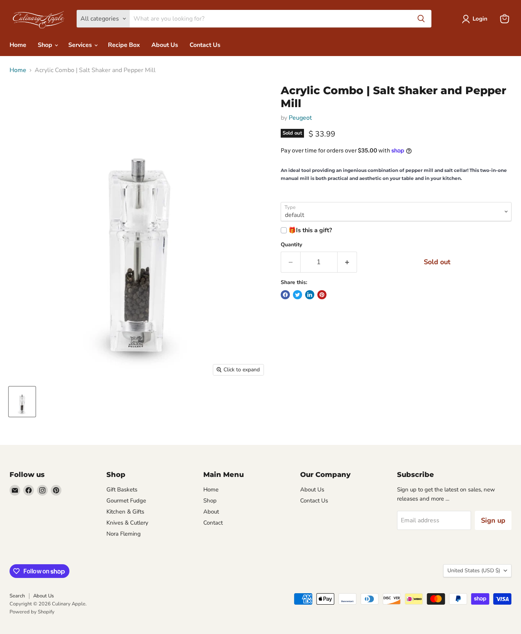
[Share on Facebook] (285, 294)
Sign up (493, 520)
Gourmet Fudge (126, 500)
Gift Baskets (121, 489)
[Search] (421, 18)
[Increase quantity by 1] (347, 262)
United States (473, 570)
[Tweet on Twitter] (297, 294)
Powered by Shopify (32, 611)
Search (17, 595)
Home (18, 45)
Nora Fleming (123, 534)
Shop (46, 45)
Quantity (291, 245)
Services (80, 45)
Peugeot (300, 118)
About (211, 511)
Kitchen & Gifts (125, 511)
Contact (213, 522)
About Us (164, 45)
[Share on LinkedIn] (309, 294)
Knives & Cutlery (127, 522)
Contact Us (205, 45)
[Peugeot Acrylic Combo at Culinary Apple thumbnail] (22, 402)
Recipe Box (124, 45)
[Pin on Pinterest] (321, 294)
